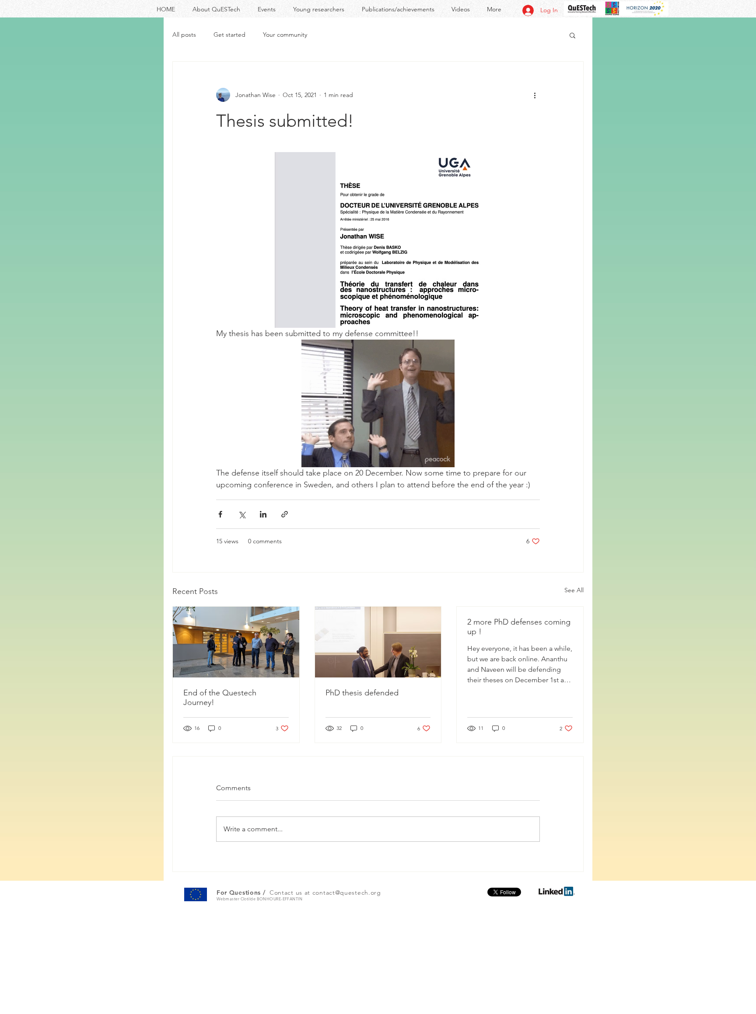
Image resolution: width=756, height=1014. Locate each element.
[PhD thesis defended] (378, 642)
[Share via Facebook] (220, 514)
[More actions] (534, 95)
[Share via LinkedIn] (263, 514)
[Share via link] (284, 514)
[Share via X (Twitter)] (242, 514)
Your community (285, 34)
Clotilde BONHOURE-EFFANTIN (272, 898)
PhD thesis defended (362, 693)
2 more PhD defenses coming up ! (518, 626)
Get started (229, 34)
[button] (572, 34)
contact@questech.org (346, 892)
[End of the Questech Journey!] (236, 642)
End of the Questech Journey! (219, 697)
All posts (184, 34)
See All (574, 590)
